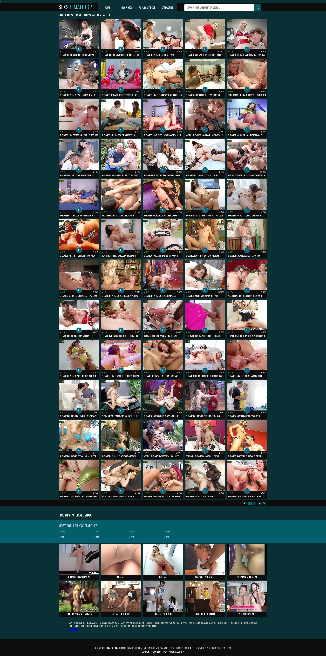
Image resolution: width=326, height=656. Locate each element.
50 (264, 503)
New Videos (126, 7)
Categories (167, 7)
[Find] (257, 7)
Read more (73, 629)
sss (97, 536)
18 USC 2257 (156, 651)
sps (167, 536)
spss (168, 532)
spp (132, 532)
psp (97, 532)
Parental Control (176, 651)
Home (107, 7)
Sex (75, 7)
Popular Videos (147, 7)
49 (260, 503)
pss (62, 536)
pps (132, 536)
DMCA (164, 651)
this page (206, 648)
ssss (62, 532)
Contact (145, 651)
